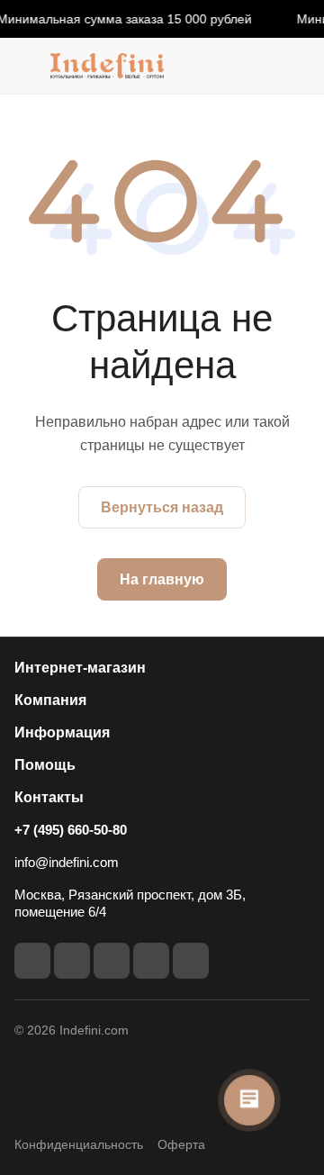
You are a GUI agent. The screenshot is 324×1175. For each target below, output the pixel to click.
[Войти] (260, 66)
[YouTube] (112, 961)
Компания (50, 700)
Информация (62, 732)
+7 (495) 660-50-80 (70, 829)
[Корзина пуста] (295, 66)
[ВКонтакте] (32, 961)
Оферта (181, 1144)
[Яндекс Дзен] (191, 961)
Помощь (45, 765)
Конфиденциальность (78, 1144)
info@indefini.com (66, 862)
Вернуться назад (162, 507)
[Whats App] (151, 961)
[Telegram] (72, 961)
